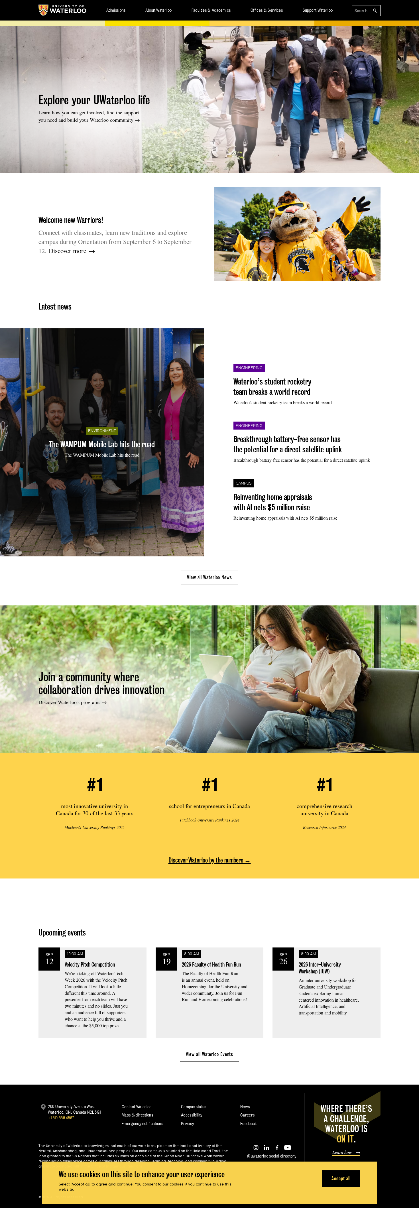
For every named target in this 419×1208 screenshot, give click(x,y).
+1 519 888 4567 (61, 1117)
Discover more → (72, 250)
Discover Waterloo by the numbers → (209, 860)
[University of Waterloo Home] (62, 10)
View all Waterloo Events (209, 1054)
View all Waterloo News (209, 577)
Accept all (341, 1178)
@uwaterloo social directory (271, 1156)
